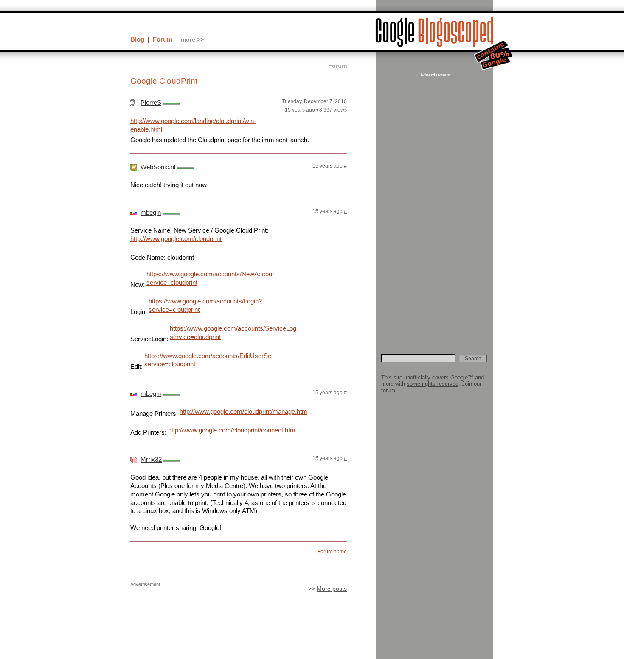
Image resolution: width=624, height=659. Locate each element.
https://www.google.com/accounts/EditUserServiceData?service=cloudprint (208, 360)
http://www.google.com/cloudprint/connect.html (231, 430)
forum (388, 390)
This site (391, 377)
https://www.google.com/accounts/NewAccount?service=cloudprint (210, 278)
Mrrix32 (151, 459)
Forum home (332, 552)
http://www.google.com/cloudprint (176, 238)
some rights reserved (432, 384)
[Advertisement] (434, 206)
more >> (192, 39)
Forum (162, 39)
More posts (332, 589)
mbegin (151, 212)
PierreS (151, 102)
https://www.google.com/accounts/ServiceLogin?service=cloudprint (233, 332)
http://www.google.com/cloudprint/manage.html (243, 411)
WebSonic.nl (158, 167)
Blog (137, 39)
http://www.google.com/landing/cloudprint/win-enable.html (193, 125)
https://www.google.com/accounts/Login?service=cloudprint (205, 305)
